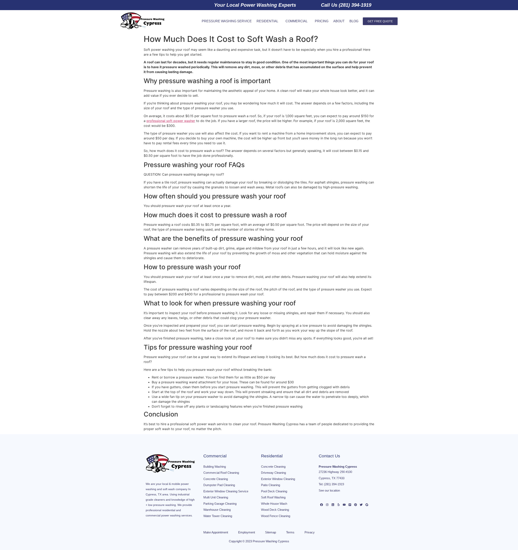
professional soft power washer (170, 121)
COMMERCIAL (297, 21)
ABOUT (339, 21)
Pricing (321, 21)
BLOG (353, 21)
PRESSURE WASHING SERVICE (227, 21)
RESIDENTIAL (267, 21)
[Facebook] (321, 505)
